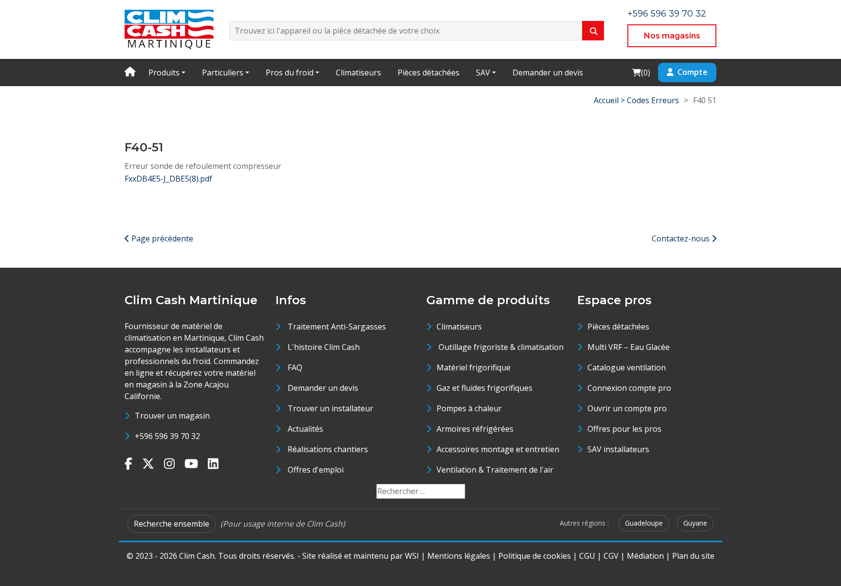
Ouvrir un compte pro (627, 408)
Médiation (645, 555)
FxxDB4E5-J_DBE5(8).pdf (168, 178)
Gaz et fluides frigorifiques (484, 388)
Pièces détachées (428, 72)
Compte (692, 72)
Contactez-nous (682, 238)
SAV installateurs (618, 449)
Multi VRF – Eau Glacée (628, 347)
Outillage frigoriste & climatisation (500, 347)
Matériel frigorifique (474, 367)
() (641, 72)
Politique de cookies (534, 555)
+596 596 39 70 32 (666, 13)
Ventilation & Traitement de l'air (495, 469)
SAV (483, 72)
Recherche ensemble (171, 523)
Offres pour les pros (624, 428)
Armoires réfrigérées (475, 428)
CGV (611, 555)
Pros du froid (289, 72)
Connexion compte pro (629, 388)
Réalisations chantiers (328, 449)
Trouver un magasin (172, 415)
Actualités (305, 428)
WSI (412, 555)
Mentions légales (458, 555)
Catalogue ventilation (626, 367)
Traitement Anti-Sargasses (337, 326)
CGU (587, 555)
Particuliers (222, 72)
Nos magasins (672, 35)
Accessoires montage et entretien (498, 449)
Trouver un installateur (330, 408)
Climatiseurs (358, 72)
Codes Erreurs (653, 100)
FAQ (295, 367)
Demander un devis (547, 72)
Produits (164, 72)
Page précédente (161, 238)
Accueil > (610, 100)
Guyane (695, 523)
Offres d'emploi (316, 469)
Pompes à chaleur (469, 408)
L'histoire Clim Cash (324, 347)
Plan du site (693, 555)
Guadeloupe (644, 523)
